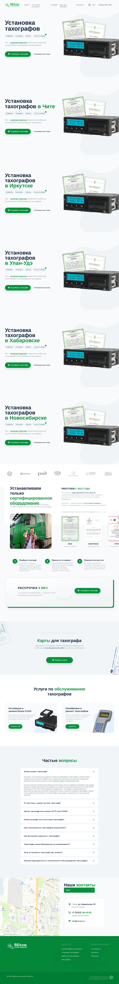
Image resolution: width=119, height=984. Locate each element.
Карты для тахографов (70, 956)
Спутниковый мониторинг (72, 949)
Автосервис (80, 5)
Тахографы (54, 5)
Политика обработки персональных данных (101, 977)
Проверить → (66, 499)
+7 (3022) (81, 912)
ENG (93, 5)
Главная (26, 5)
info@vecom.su (78, 921)
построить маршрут (78, 907)
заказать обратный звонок (80, 915)
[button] (18, 54)
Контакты (95, 952)
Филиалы (95, 956)
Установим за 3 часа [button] (42, 54)
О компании (96, 949)
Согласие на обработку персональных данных (100, 978)
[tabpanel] (59, 907)
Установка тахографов (70, 952)
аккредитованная (18, 43)
